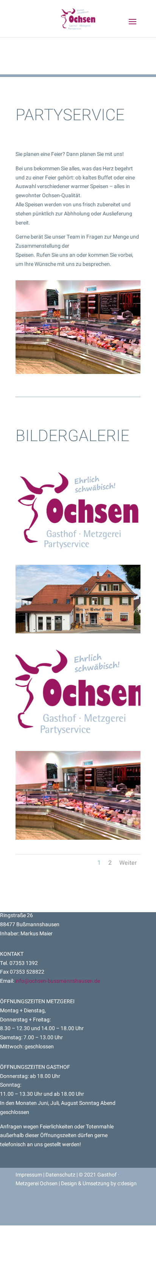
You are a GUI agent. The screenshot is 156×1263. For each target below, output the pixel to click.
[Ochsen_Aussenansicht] (78, 632)
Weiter (128, 862)
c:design (127, 1184)
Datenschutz (60, 1175)
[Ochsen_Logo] (78, 549)
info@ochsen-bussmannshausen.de (57, 981)
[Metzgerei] (78, 838)
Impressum (29, 1175)
